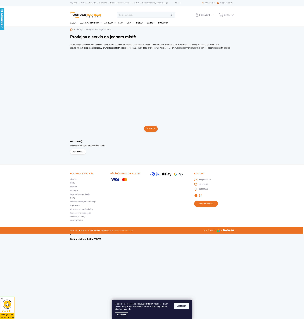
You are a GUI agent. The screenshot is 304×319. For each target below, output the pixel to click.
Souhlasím (181, 306)
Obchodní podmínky (77, 217)
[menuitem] (74, 22)
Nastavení (121, 315)
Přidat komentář (78, 152)
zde (129, 309)
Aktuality (92, 3)
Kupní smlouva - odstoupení (80, 213)
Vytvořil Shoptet (210, 230)
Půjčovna (73, 3)
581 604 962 (203, 184)
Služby (83, 3)
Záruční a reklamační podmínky (81, 209)
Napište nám (75, 205)
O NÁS (136, 3)
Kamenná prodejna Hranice (120, 3)
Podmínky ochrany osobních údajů (155, 3)
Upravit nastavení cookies (123, 230)
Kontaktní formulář (206, 204)
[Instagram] (200, 195)
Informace (103, 3)
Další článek (151, 129)
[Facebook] (196, 195)
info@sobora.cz (205, 180)
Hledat (172, 15)
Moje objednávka (76, 220)
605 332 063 (203, 189)
